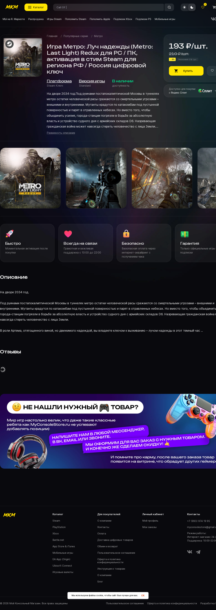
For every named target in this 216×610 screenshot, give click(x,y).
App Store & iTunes (63, 546)
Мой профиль (150, 520)
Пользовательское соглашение (116, 552)
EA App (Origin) (61, 559)
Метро (98, 36)
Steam (56, 520)
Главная (52, 36)
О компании (104, 520)
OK (142, 595)
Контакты (103, 527)
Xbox (55, 533)
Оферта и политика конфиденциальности (110, 561)
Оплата (101, 533)
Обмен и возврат (107, 546)
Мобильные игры (62, 552)
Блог (100, 581)
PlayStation (59, 527)
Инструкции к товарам (111, 568)
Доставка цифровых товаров (115, 540)
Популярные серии (75, 36)
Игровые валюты (62, 572)
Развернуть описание (61, 132)
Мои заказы (149, 527)
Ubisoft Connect (62, 565)
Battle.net (58, 540)
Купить (188, 71)
